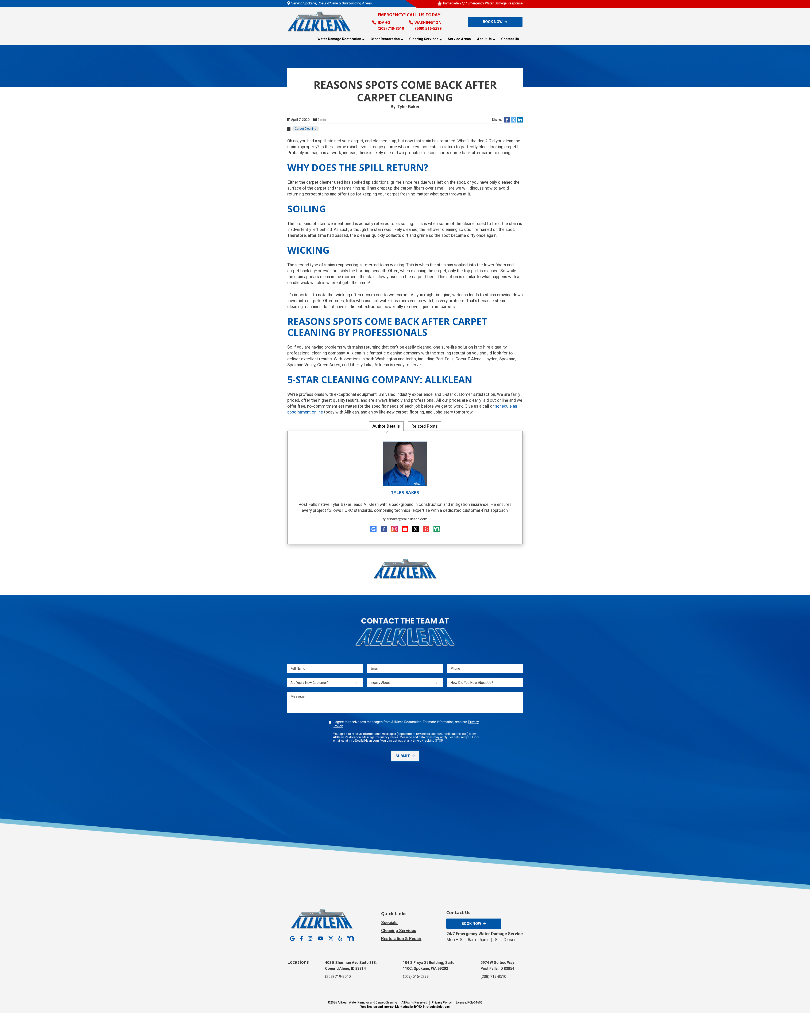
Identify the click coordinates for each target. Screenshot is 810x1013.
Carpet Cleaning (305, 128)
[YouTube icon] (405, 529)
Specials (389, 922)
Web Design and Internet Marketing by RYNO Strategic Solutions (405, 1006)
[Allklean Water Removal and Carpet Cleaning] (319, 21)
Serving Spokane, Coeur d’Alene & (331, 3)
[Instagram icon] (394, 529)
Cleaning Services (423, 39)
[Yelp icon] (426, 529)
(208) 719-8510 (391, 28)
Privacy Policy (442, 1002)
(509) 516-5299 (428, 28)
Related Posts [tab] (424, 426)
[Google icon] (373, 529)
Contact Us (510, 39)
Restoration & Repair (401, 938)
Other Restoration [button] (385, 39)
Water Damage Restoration (339, 39)
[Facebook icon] (384, 529)
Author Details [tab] (386, 426)
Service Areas (459, 39)
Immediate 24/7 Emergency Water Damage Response (483, 3)
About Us (484, 39)
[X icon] (415, 529)
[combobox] (325, 682)
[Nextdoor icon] (436, 529)
